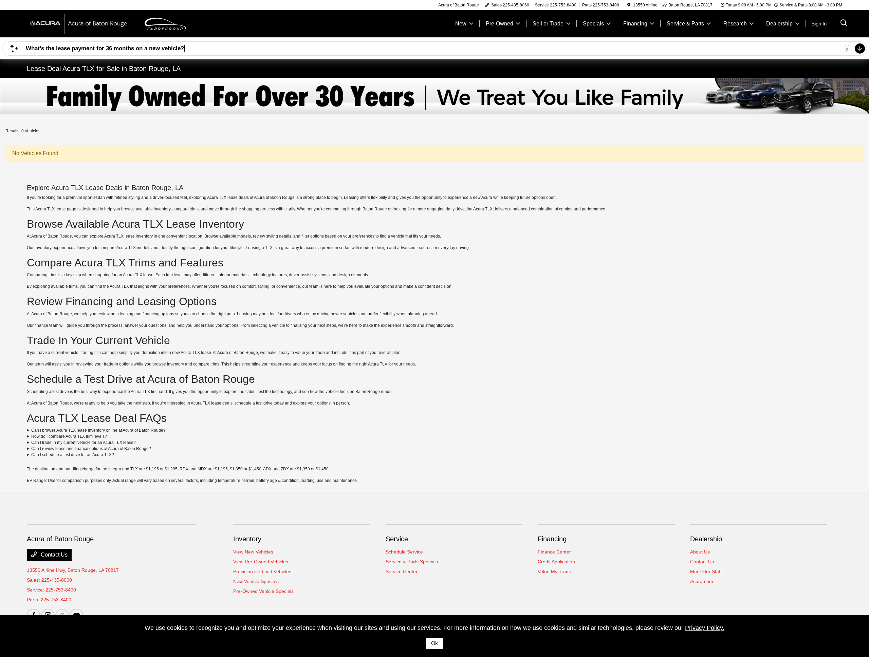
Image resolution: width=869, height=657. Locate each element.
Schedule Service (404, 552)
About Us (700, 552)
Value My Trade (554, 571)
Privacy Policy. (704, 627)
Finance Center (554, 552)
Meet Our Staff (706, 571)
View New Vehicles (253, 552)
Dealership (706, 539)
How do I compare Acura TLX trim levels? (69, 436)
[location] (628, 5)
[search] (843, 23)
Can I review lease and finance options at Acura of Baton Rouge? (91, 448)
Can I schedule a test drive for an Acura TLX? (72, 454)
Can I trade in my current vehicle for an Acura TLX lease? (83, 442)
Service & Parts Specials (412, 561)
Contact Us (53, 555)
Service (397, 539)
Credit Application (556, 561)
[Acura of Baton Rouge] (85, 23)
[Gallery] (434, 96)
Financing (552, 539)
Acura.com (701, 581)
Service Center (402, 571)
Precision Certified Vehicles (262, 571)
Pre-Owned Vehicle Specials (263, 591)
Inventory (247, 539)
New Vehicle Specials (256, 581)
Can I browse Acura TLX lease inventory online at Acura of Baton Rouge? (98, 430)
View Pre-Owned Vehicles (260, 561)
